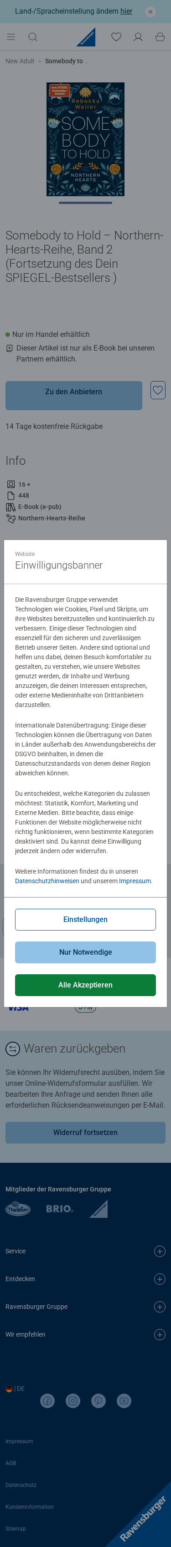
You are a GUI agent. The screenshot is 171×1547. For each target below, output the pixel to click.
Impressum (135, 881)
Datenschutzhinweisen (47, 881)
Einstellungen (85, 919)
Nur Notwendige (85, 952)
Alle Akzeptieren (85, 985)
